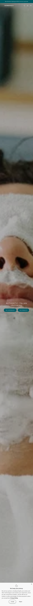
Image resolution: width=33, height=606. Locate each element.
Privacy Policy (14, 598)
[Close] (31, 584)
